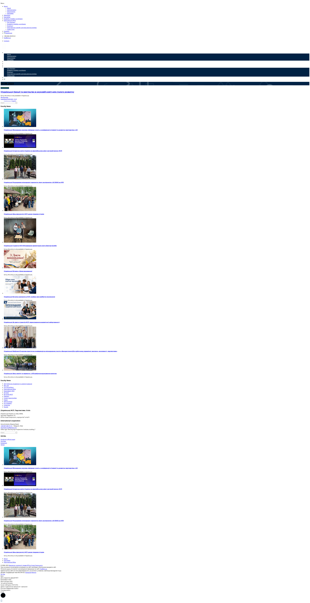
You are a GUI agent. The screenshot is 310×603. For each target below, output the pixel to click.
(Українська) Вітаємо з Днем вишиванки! (18, 271)
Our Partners (11, 22)
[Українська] (8, 33)
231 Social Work (9, 387)
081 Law (6, 386)
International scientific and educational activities (22, 28)
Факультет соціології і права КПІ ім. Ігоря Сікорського (26, 565)
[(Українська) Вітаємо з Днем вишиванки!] (20, 268)
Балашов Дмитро (30, 572)
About (6, 6)
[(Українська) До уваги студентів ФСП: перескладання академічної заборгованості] (20, 319)
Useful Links (11, 29)
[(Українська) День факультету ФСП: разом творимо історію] (20, 210)
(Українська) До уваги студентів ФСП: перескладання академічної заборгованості (32, 322)
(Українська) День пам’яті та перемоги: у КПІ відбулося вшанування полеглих (30, 373)
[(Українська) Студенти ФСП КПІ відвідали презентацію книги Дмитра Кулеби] (20, 242)
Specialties (10, 13)
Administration (11, 10)
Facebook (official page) (8, 439)
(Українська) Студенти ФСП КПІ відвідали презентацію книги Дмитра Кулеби (30, 246)
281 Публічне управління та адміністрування (18, 384)
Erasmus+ (10, 26)
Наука (6, 400)
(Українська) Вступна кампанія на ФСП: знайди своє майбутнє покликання (29, 297)
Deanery (6, 396)
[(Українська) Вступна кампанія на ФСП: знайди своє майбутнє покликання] (20, 293)
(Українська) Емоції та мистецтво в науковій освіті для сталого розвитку (37, 91)
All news (6, 393)
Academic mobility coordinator (13, 19)
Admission (7, 15)
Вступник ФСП (8, 394)
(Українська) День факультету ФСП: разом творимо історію (24, 214)
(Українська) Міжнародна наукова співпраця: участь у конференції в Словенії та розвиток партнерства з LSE (41, 130)
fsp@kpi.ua (7, 38)
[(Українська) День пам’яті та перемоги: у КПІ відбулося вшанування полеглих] (20, 370)
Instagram (4, 443)
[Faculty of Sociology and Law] (4, 49)
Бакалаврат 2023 (9, 391)
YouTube (3, 441)
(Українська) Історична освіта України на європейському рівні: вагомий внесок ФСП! (33, 151)
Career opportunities (10, 398)
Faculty (6, 407)
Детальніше (4, 97)
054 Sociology (5, 88)
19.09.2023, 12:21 (12, 99)
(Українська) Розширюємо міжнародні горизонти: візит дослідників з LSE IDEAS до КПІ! (34, 182)
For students (8, 403)
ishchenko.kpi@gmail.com (9, 428)
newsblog (4, 99)
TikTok (3, 445)
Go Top (3, 574)
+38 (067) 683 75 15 (6, 426)
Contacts (6, 31)
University (7, 405)
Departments (11, 12)
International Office (10, 20)
